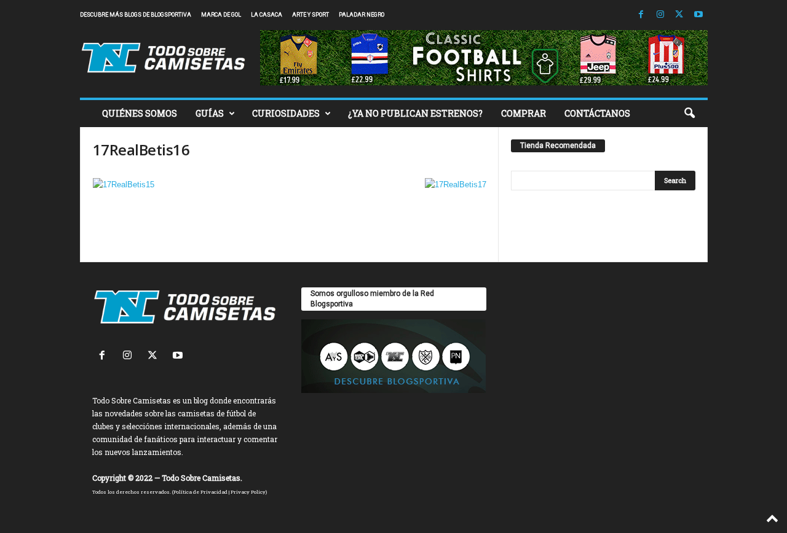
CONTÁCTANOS (597, 113)
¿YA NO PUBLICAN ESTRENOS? (415, 113)
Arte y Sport (310, 15)
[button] (689, 113)
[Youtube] (698, 15)
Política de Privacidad (200, 492)
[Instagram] (660, 15)
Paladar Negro (361, 15)
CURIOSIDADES (286, 113)
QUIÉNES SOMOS (139, 113)
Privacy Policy (248, 492)
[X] (679, 15)
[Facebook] (641, 15)
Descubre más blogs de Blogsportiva (135, 15)
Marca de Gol (221, 15)
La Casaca (266, 15)
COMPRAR (523, 113)
